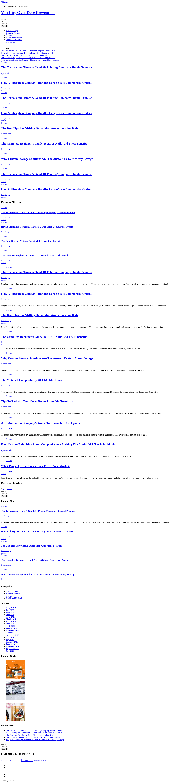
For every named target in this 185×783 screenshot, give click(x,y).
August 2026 (11, 608)
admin (3, 75)
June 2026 (10, 612)
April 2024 (10, 626)
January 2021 (11, 644)
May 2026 (10, 615)
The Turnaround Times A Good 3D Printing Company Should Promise (46, 67)
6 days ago (5, 88)
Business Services (13, 33)
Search (3, 21)
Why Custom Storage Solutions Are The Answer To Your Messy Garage (47, 159)
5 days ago (5, 73)
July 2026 (10, 610)
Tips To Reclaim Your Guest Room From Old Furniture (37, 401)
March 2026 (11, 619)
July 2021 (10, 640)
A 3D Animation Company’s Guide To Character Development (41, 423)
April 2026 (10, 617)
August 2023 (11, 637)
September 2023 (12, 635)
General (9, 35)
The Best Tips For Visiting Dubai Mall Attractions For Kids (39, 128)
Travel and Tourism (14, 40)
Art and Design (12, 31)
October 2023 (11, 633)
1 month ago (6, 134)
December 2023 (12, 630)
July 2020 (10, 651)
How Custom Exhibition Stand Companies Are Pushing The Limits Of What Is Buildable (58, 444)
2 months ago (6, 428)
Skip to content (7, 2)
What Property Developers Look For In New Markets (35, 466)
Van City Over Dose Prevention (28, 12)
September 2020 (12, 649)
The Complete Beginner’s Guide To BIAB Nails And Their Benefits (44, 143)
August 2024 (11, 621)
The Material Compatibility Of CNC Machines (31, 380)
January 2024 (11, 628)
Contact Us (10, 42)
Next (10, 489)
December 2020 (12, 646)
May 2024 (10, 624)
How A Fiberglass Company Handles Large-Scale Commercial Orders (46, 82)
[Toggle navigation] (2, 19)
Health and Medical (14, 37)
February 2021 (12, 642)
